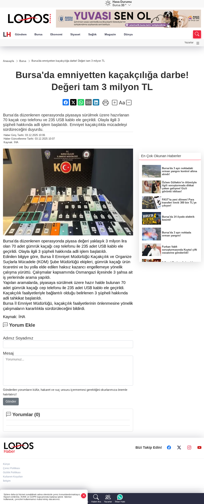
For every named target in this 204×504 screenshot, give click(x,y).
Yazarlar (188, 42)
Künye (6, 464)
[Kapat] (83, 495)
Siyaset (75, 34)
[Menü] (198, 43)
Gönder (11, 401)
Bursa (38, 34)
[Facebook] (169, 447)
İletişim (7, 480)
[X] (179, 447)
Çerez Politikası (11, 468)
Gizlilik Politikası (12, 472)
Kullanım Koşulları (13, 476)
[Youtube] (199, 447)
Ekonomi (56, 34)
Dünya (128, 34)
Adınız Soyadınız (18, 338)
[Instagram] (189, 447)
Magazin (110, 34)
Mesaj (8, 353)
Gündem (20, 34)
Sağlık (92, 34)
